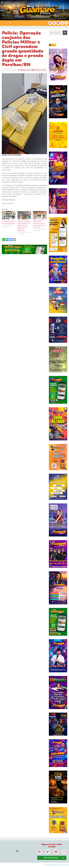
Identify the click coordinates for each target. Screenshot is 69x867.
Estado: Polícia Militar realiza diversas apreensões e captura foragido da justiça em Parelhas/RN (39, 223)
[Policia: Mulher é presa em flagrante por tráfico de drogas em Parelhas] (9, 215)
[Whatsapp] (66, 23)
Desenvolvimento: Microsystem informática (56, 865)
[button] (10, 22)
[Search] (65, 32)
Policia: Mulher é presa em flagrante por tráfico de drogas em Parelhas (8, 221)
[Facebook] (50, 23)
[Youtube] (58, 23)
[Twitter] (54, 23)
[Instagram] (62, 23)
